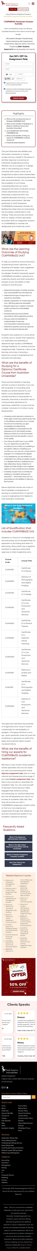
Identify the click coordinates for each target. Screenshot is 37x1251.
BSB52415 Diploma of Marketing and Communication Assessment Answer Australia (25, 921)
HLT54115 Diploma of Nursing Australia (12, 936)
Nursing (4, 1167)
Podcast (21, 1125)
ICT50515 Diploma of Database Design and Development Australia (12, 928)
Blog (3, 1123)
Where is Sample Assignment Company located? (17, 855)
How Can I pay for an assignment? (17, 863)
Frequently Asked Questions (15, 142)
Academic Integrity (8, 1128)
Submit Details (18, 98)
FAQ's (3, 1125)
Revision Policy (23, 1111)
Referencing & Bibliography (11, 1153)
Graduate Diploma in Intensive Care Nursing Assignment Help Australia (25, 942)
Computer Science (8, 1175)
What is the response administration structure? (17, 838)
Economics (5, 1163)
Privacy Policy (22, 1106)
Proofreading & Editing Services (12, 1143)
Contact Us (5, 1116)
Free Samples (6, 1120)
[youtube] (7, 1087)
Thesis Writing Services (9, 1140)
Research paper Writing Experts (12, 1150)
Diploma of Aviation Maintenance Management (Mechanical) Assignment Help (25, 909)
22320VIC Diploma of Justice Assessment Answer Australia (11, 918)
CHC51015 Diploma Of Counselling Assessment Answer (24, 931)
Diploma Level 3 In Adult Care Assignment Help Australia (11, 891)
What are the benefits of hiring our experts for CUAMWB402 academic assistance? (18, 138)
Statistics (5, 1182)
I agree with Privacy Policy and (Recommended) (17, 84)
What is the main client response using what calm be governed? (17, 846)
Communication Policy (25, 1118)
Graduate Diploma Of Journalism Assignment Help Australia (11, 908)
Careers (4, 1118)
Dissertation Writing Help (10, 1138)
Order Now (13, 9)
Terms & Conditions (24, 1113)
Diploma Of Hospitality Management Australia (10, 883)
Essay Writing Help (8, 1145)
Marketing (5, 1177)
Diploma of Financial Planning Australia (26, 900)
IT (2, 1172)
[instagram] (2, 1087)
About (4, 1108)
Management (6, 1165)
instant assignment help (20, 779)
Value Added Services (25, 1123)
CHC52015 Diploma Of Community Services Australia (11, 943)
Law (3, 1170)
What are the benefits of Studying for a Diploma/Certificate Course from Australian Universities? (19, 126)
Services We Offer (7, 1113)
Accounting (5, 1160)
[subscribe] (33, 1097)
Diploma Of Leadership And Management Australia (11, 899)
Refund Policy (22, 1108)
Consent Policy (23, 1116)
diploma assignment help (12, 773)
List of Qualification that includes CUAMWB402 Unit (17, 132)
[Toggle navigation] (33, 3)
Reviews (21, 1120)
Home (3, 1106)
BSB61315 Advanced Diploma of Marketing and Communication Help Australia (25, 891)
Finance (4, 1180)
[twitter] (5, 1087)
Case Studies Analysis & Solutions (12, 1148)
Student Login (23, 9)
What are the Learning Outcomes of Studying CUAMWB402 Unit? (18, 120)
